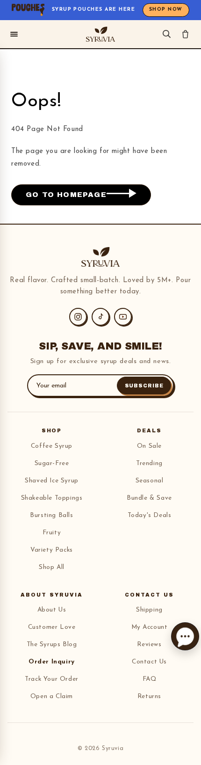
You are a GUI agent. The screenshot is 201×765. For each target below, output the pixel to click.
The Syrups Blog (52, 644)
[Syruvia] (100, 34)
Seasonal (150, 481)
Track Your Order (52, 679)
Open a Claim (51, 696)
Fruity (52, 533)
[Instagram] (78, 317)
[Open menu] (14, 34)
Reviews (149, 644)
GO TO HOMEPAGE (66, 194)
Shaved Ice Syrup (52, 481)
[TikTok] (100, 317)
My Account (149, 627)
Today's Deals (150, 515)
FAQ (150, 679)
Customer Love (52, 627)
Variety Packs (51, 550)
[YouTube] (123, 317)
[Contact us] (185, 636)
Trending (149, 463)
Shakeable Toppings (52, 498)
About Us (51, 610)
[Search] (166, 34)
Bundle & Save (149, 498)
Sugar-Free (52, 463)
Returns (149, 696)
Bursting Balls (51, 515)
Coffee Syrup (51, 446)
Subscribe (144, 385)
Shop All (52, 567)
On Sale (149, 446)
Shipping (149, 610)
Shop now (166, 9)
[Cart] (185, 34)
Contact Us (149, 662)
